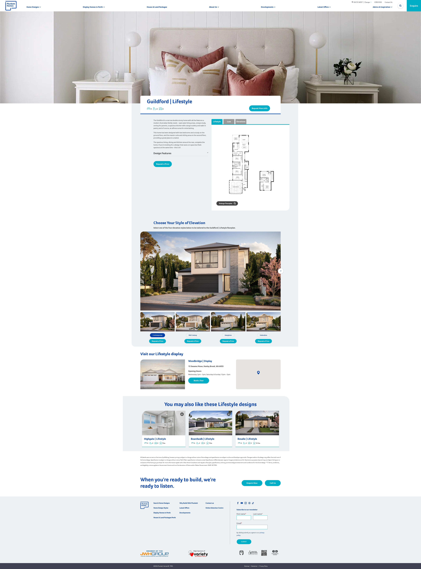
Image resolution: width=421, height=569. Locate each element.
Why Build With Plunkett (188, 503)
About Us (213, 7)
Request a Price (162, 164)
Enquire (414, 5)
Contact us (210, 503)
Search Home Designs (161, 503)
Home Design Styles (160, 508)
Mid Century (193, 335)
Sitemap (246, 566)
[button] (280, 271)
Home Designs (33, 7)
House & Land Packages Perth (164, 517)
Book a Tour (199, 380)
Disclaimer (254, 566)
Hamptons (228, 335)
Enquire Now (252, 483)
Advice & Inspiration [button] (381, 7)
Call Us (273, 483)
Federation (263, 335)
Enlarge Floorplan (226, 203)
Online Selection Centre (214, 508)
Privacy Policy (263, 566)
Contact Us (388, 2)
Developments (267, 7)
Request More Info (259, 108)
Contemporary (157, 335)
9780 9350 (378, 2)
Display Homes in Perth (93, 7)
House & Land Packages (157, 7)
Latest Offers (323, 7)
